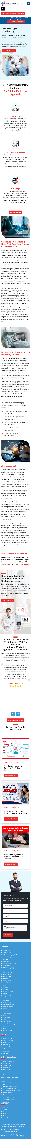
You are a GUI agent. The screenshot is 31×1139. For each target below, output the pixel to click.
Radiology (5, 1019)
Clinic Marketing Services (9, 963)
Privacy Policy (14, 1129)
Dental (4, 1034)
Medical (4, 946)
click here (8, 564)
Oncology (5, 998)
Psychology (5, 1072)
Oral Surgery (5, 1051)
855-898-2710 (25, 564)
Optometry (5, 1000)
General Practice (7, 974)
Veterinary (5, 1074)
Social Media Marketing (9, 1088)
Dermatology (6, 965)
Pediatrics (5, 1009)
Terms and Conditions (10, 1131)
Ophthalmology (6, 1002)
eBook (4, 1113)
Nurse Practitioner (7, 991)
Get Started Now (9, 50)
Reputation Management (9, 1086)
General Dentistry (7, 1038)
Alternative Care (7, 953)
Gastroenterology (7, 972)
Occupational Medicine (8, 996)
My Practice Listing (7, 1095)
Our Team (5, 1111)
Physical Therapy (7, 1065)
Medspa (4, 985)
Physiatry (5, 1011)
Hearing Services (7, 1063)
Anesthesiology (6, 957)
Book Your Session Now (16, 21)
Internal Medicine (7, 983)
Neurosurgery (6, 989)
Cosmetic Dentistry (7, 1040)
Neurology (5, 987)
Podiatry (4, 1015)
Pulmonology (6, 1017)
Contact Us (5, 1118)
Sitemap (3, 1129)
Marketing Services (9, 1078)
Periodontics (6, 1044)
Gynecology (5, 978)
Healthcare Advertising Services (11, 1090)
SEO (3, 1084)
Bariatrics (5, 959)
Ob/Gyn (4, 994)
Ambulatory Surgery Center (10, 955)
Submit (8, 935)
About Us (5, 1107)
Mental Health (6, 1070)
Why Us (4, 1109)
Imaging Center (6, 981)
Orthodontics (6, 1053)
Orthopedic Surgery (8, 1004)
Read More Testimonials (15, 720)
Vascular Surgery (7, 1030)
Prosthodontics (6, 1047)
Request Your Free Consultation (14, 13)
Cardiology (5, 961)
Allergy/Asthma (6, 950)
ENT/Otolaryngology (8, 968)
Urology (4, 1028)
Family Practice (6, 970)
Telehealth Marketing (8, 1024)
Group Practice (6, 976)
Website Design (6, 1082)
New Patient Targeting (9, 1099)
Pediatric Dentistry (7, 1042)
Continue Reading (10, 776)
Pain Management (7, 1006)
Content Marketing (7, 1092)
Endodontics (6, 1049)
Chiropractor (6, 1067)
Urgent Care (5, 1026)
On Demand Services (8, 1097)
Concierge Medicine (8, 1061)
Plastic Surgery (6, 1013)
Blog (3, 1115)
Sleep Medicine (6, 1022)
